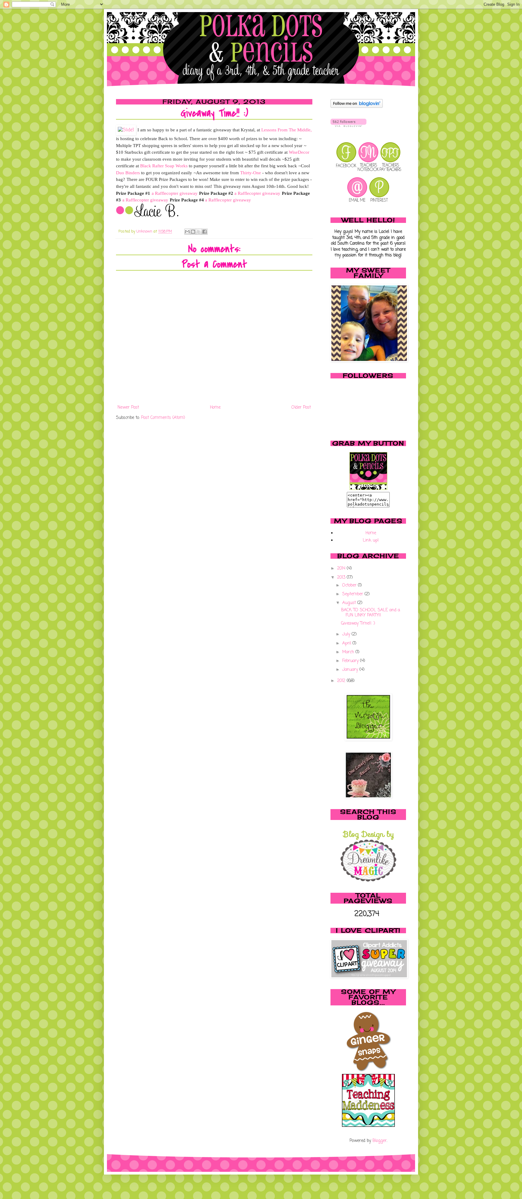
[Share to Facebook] (204, 232)
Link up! (371, 540)
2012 (342, 681)
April (347, 643)
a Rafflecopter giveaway (175, 193)
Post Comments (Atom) (163, 418)
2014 (342, 568)
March (349, 652)
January (350, 670)
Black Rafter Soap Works (164, 165)
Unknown (145, 231)
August (349, 603)
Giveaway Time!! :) (358, 623)
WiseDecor (298, 152)
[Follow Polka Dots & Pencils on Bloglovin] (356, 107)
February (351, 661)
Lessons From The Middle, (286, 129)
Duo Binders (128, 172)
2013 (342, 577)
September (353, 594)
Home (215, 407)
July (347, 634)
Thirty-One (250, 172)
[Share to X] (199, 232)
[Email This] (187, 232)
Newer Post (128, 407)
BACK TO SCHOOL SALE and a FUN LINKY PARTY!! (370, 613)
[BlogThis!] (193, 232)
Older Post (301, 407)
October (350, 585)
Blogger (379, 1141)
